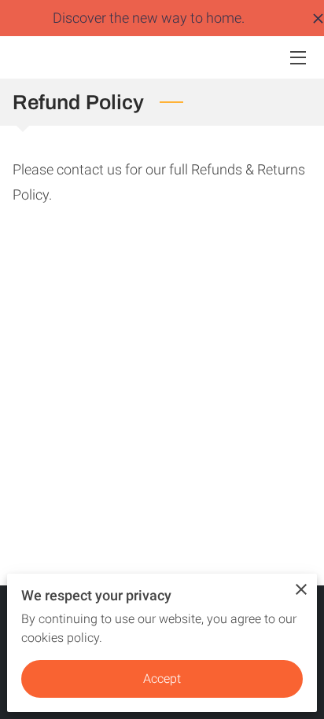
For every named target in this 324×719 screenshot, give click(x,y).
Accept (162, 678)
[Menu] (297, 58)
